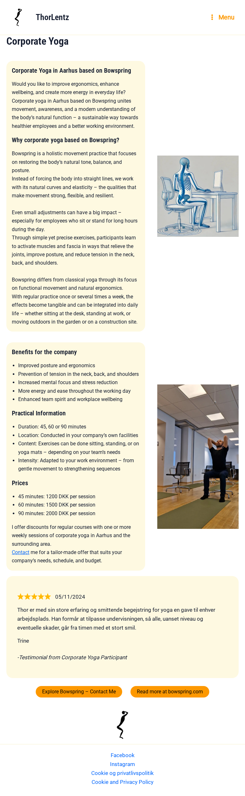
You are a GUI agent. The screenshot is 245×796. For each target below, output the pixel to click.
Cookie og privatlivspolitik (122, 773)
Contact (20, 552)
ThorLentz (52, 17)
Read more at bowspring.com (170, 692)
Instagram (122, 764)
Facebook (123, 755)
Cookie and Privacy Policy (122, 782)
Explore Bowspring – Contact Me (79, 692)
